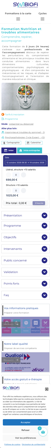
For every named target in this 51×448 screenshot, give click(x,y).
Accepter (25, 422)
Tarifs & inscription (14, 114)
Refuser (26, 430)
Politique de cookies (12, 444)
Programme (11, 119)
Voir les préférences (25, 438)
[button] (46, 389)
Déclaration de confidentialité (33, 444)
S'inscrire (39, 203)
